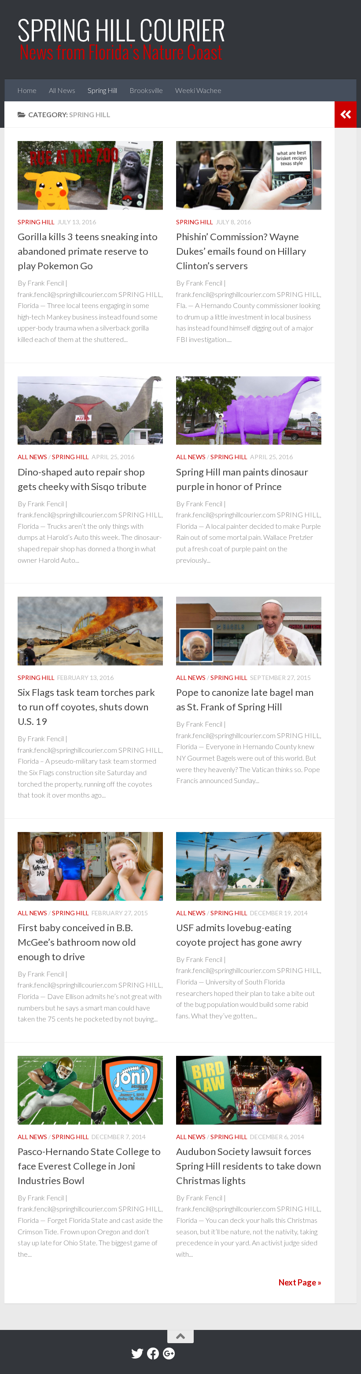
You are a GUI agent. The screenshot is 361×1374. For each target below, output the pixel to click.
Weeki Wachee (198, 90)
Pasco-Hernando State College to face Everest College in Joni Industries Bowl (89, 1165)
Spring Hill (102, 90)
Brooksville (146, 90)
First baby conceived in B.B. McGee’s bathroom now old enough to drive (77, 941)
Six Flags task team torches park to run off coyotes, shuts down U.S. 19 (86, 706)
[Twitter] (137, 1354)
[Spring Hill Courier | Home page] (122, 40)
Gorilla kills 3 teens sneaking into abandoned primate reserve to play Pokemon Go (88, 250)
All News (62, 90)
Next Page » (300, 1282)
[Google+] (169, 1354)
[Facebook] (153, 1354)
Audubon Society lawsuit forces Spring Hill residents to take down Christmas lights (248, 1165)
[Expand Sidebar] (346, 114)
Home (27, 90)
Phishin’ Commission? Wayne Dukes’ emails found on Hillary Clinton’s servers (241, 250)
